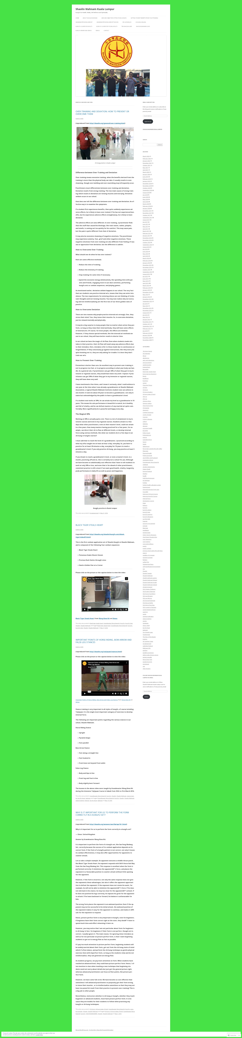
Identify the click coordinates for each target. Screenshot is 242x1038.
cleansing (145, 410)
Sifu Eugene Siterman (149, 591)
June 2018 (145, 197)
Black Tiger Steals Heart (85, 618)
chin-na (145, 399)
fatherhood (146, 446)
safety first (146, 562)
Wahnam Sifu (146, 648)
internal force (146, 498)
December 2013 (147, 299)
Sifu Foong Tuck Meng (149, 594)
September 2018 (147, 190)
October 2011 (146, 324)
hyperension (146, 487)
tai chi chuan (81, 798)
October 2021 (146, 165)
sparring (145, 612)
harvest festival (147, 471)
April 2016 (145, 256)
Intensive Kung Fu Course (150, 496)
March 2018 (146, 204)
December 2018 (147, 183)
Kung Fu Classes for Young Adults (106, 26)
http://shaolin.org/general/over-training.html (107, 123)
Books (144, 376)
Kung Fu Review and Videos (84, 30)
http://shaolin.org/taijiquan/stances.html (105, 652)
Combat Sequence (148, 412)
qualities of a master (149, 555)
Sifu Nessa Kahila (148, 603)
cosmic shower (147, 415)
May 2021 (145, 167)
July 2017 (145, 222)
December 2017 (147, 211)
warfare (145, 650)
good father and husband (150, 458)
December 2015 (147, 265)
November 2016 (147, 240)
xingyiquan (146, 664)
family (144, 444)
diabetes (145, 424)
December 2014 (147, 292)
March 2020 (146, 172)
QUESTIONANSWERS (91, 1014)
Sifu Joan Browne (148, 596)
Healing (145, 474)
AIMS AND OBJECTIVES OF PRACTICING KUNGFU (114, 18)
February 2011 (147, 328)
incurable (145, 492)
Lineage (145, 526)
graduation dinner (148, 460)
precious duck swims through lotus (153, 551)
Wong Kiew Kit (104, 618)
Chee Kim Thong (147, 385)
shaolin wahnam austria (150, 578)
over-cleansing (147, 539)
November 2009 (147, 340)
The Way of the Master (149, 637)
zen (144, 666)
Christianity (146, 408)
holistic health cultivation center (152, 485)
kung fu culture (147, 510)
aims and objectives (148, 360)
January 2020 (146, 174)
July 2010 (145, 331)
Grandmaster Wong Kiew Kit (84, 22)
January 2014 (146, 297)
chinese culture (147, 403)
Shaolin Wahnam (85, 625)
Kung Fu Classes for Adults (84, 26)
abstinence (146, 358)
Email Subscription (148, 102)
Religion (145, 560)
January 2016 (146, 263)
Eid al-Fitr (145, 430)
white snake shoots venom (150, 655)
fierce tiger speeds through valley (152, 449)
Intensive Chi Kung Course (150, 494)
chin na (145, 396)
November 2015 (147, 267)
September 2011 (147, 326)
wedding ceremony (148, 653)
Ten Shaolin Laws (126, 26)
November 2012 (147, 310)
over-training (146, 542)
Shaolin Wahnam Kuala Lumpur (95, 9)
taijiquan (88, 798)
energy (145, 437)
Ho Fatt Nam (146, 480)
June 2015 (145, 279)
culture (145, 421)
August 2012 (146, 313)
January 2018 (146, 208)
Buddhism (146, 378)
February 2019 (147, 179)
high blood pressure (148, 478)
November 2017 (147, 213)
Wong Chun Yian (147, 659)
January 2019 (146, 181)
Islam (144, 503)
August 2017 (146, 220)
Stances (87, 800)
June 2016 (145, 251)
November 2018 (147, 186)
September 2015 (147, 272)
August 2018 (146, 192)
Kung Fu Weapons (148, 517)
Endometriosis (147, 435)
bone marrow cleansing (149, 374)
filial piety (145, 451)
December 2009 (147, 338)
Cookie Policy (39, 1035)
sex (144, 569)
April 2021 (145, 170)
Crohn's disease (147, 419)
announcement (147, 362)
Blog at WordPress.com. (82, 1030)
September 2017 (147, 217)
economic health (147, 428)
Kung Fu (122, 623)
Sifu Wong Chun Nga (148, 605)
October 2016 (146, 242)
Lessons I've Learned (149, 523)
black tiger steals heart (96, 623)
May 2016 (145, 254)
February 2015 (147, 288)
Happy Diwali (146, 469)
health (144, 476)
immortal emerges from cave (151, 489)
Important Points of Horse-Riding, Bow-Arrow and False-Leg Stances (97, 700)
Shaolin (78, 625)
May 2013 (145, 306)
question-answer (148, 557)
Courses (145, 417)
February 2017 (147, 233)
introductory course (148, 501)
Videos (98, 30)
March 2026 (146, 156)
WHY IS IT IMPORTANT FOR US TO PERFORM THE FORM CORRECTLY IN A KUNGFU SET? (102, 813)
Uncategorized (94, 513)
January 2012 (146, 319)
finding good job (147, 455)
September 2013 (147, 301)
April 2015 (145, 283)
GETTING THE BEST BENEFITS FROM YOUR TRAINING (144, 18)
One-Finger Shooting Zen (150, 537)
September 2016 (147, 245)
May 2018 (145, 199)
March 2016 (146, 258)
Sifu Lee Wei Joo (127, 22)
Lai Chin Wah (146, 519)
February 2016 (147, 260)
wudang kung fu (147, 662)
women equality (147, 657)
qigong (145, 553)
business (145, 381)
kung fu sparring (147, 514)
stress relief (146, 625)
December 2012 (147, 308)
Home (77, 18)
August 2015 (146, 274)
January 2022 (146, 161)
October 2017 (146, 215)
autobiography (147, 365)
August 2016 (146, 247)
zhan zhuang (146, 668)
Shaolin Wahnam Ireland (150, 585)
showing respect (147, 587)
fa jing (144, 442)
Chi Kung (92, 1009)
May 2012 (145, 317)
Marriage (145, 528)
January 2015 (146, 290)
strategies (146, 623)
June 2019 (145, 177)
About (144, 356)
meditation (146, 530)
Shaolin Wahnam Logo (143, 26)
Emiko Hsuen (146, 433)
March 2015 (146, 285)
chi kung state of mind (101, 1009)
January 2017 (146, 236)
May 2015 (145, 281)
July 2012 (145, 315)
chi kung (107, 1011)
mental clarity (146, 532)
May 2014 (145, 294)
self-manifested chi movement (151, 566)
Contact (106, 30)
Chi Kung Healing (141, 22)
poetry (145, 546)
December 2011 (147, 322)
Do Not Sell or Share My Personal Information (101, 1030)
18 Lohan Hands (147, 351)
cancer (145, 383)
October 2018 (146, 188)
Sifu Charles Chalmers (149, 589)
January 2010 (146, 335)
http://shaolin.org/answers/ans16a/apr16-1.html (108, 824)
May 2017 (145, 226)
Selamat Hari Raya (148, 564)
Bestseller (146, 369)
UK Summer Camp (148, 641)
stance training (80, 800)
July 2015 (145, 276)
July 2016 (145, 249)
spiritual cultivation (148, 616)
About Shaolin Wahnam (90, 18)
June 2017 (145, 224)
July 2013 (145, 304)
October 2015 (146, 270)
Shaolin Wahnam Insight (150, 582)
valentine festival (148, 646)
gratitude (145, 464)
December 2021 (147, 163)
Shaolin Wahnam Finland (150, 580)
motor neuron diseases (149, 535)
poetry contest (147, 548)
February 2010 (147, 333)
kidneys (145, 505)
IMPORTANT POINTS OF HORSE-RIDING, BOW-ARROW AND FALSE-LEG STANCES (104, 641)
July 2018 (145, 195)
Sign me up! (148, 121)
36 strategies (146, 353)
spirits (144, 614)
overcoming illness (148, 544)
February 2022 (147, 158)
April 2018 (145, 201)
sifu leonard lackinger (149, 600)
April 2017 (145, 229)
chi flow (145, 387)
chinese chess (147, 401)
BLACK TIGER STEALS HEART (89, 525)
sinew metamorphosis (149, 610)
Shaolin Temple (147, 573)
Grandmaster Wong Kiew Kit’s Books (107, 22)
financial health (147, 453)
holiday (145, 483)
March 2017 (146, 231)
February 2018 (147, 206)
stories (145, 621)
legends (145, 521)
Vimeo (114, 618)
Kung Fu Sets (129, 623)
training (145, 639)
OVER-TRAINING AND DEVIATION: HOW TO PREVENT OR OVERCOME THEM (102, 112)
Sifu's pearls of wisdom (149, 607)
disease (145, 426)
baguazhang (146, 367)
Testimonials (146, 634)
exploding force (147, 440)
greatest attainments (149, 467)
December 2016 (147, 238)
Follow (146, 697)
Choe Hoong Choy (148, 406)
